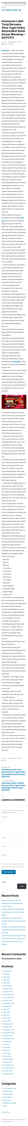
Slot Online (7, 1100)
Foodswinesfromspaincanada (14, 3)
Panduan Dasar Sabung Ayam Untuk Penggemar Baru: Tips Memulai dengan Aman (14, 930)
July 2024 (6, 1044)
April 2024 (6, 1053)
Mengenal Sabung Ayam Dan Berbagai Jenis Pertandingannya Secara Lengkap (12, 903)
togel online (17, 361)
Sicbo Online (7, 1097)
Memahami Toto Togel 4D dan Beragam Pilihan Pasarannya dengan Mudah (14, 921)
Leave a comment (8, 44)
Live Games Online (10, 10)
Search (4, 882)
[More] (20, 10)
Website (4, 855)
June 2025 (6, 1012)
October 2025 (7, 1000)
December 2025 (8, 995)
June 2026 (6, 977)
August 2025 (7, 1006)
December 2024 (8, 1030)
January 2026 (7, 992)
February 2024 (8, 1059)
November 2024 (8, 1033)
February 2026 (8, 989)
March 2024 (7, 1056)
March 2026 (7, 986)
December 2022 (8, 1074)
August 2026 (7, 971)
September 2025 (8, 1003)
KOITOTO (6, 50)
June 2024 (6, 1047)
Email (4, 846)
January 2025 (7, 1027)
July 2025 (6, 1009)
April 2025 (6, 1018)
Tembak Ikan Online (10, 1103)
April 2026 (6, 983)
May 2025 (6, 1015)
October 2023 (7, 1071)
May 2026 (6, 980)
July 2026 (6, 974)
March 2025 (7, 1021)
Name (4, 837)
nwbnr (5, 42)
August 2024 (7, 1041)
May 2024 (6, 1050)
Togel (4, 760)
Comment (5, 817)
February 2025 (8, 1024)
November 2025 (8, 997)
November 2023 (8, 1068)
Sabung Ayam (7, 1091)
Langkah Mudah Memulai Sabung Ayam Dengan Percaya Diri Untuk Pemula (13, 912)
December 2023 (8, 1065)
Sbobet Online (8, 1094)
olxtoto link (5, 1112)
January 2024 (7, 1062)
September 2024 (8, 1039)
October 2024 (7, 1036)
